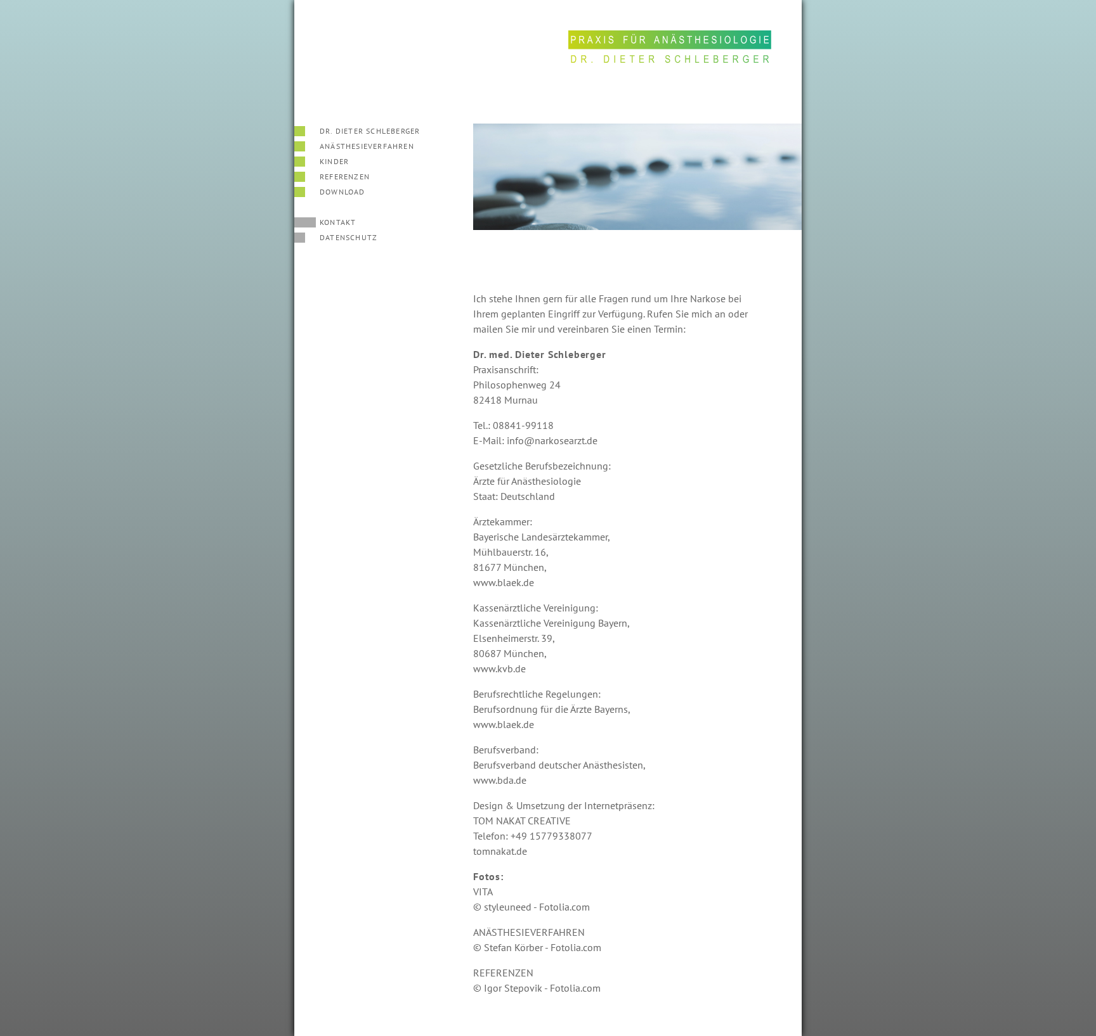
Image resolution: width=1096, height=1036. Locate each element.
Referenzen (345, 176)
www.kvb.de (499, 668)
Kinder (334, 161)
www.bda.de (499, 780)
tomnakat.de (500, 851)
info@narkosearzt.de (552, 440)
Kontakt (338, 222)
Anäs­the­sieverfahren (367, 146)
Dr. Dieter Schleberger (370, 131)
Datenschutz (348, 237)
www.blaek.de (503, 582)
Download (342, 191)
